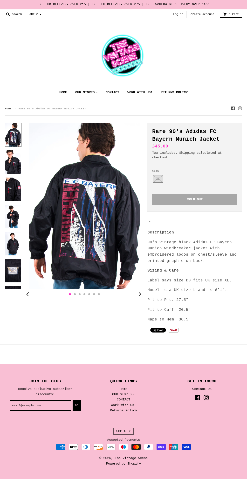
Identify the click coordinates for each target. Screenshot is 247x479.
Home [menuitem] (63, 92)
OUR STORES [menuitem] (85, 92)
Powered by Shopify (123, 464)
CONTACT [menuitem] (112, 92)
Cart (234, 14)
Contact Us (202, 389)
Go (76, 405)
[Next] (139, 294)
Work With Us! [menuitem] (139, 92)
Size (155, 170)
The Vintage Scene (131, 458)
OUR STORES (121, 394)
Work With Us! (123, 405)
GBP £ (33, 14)
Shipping (187, 153)
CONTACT (123, 399)
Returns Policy (123, 410)
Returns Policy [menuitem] (174, 92)
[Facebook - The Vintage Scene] (233, 108)
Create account (202, 14)
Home (8, 108)
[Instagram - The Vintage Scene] (240, 108)
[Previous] (28, 294)
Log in (178, 14)
